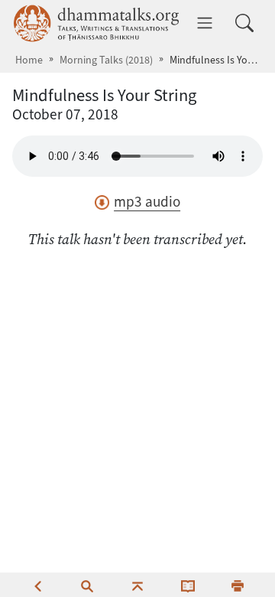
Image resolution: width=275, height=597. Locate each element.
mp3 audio (147, 201)
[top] (137, 585)
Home (29, 60)
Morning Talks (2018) (106, 60)
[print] (237, 585)
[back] (37, 585)
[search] (87, 585)
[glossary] (188, 585)
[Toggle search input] (244, 23)
